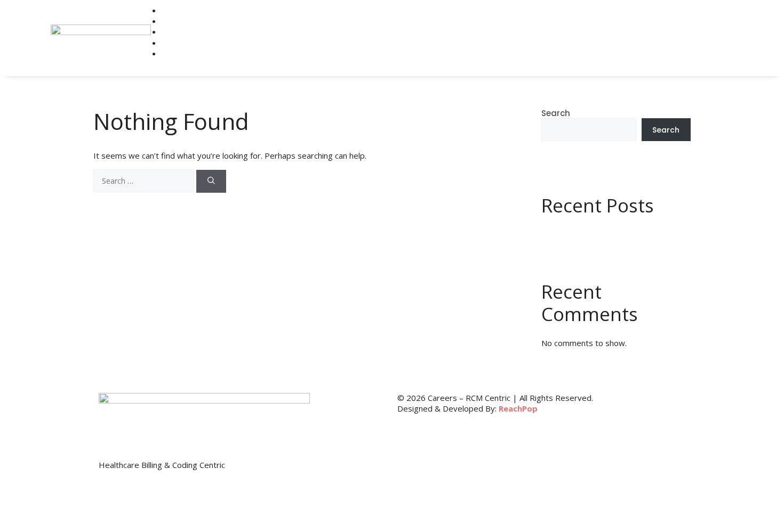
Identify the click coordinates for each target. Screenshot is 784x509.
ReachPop (518, 408)
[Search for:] (144, 180)
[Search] (211, 181)
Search (555, 113)
